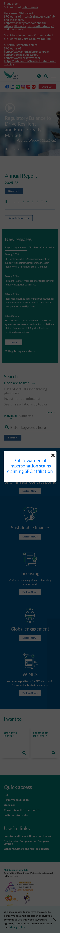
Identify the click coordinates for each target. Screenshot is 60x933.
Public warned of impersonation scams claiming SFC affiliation (30, 466)
